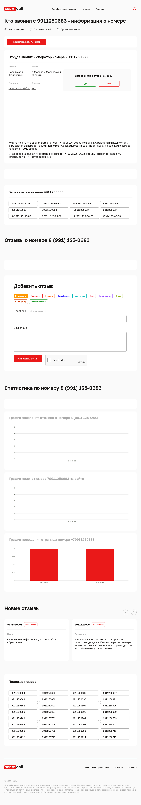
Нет (109, 83)
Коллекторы (79, 296)
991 (34, 88)
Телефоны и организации (64, 9)
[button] (125, 612)
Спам (92, 296)
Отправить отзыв (27, 358)
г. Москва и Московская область (46, 73)
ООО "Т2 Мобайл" (19, 88)
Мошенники (36, 296)
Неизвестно (20, 296)
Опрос (118, 296)
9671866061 (14, 624)
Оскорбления (64, 296)
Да (85, 83)
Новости (86, 9)
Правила (100, 9)
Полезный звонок (38, 302)
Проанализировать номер (26, 41)
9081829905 (82, 624)
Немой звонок (105, 296)
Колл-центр (20, 302)
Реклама (49, 296)
